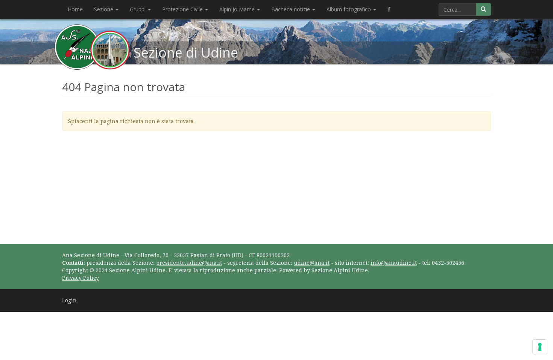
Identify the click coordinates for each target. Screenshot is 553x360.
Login (69, 300)
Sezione (104, 9)
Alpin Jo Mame (237, 9)
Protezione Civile (183, 9)
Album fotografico (349, 9)
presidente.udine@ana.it (189, 263)
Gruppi (138, 9)
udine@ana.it (312, 263)
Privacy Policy (80, 278)
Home (75, 9)
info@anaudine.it (394, 263)
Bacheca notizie (291, 9)
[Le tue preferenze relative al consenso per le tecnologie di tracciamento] (540, 347)
